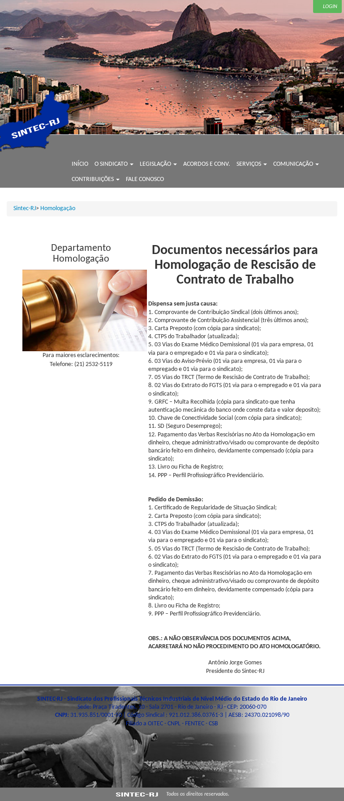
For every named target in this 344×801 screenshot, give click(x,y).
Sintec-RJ (24, 208)
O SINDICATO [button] (112, 164)
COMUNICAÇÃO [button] (293, 164)
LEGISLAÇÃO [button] (156, 164)
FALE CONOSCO (145, 179)
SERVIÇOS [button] (249, 164)
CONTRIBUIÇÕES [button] (93, 179)
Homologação (57, 208)
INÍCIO (80, 164)
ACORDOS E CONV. (206, 164)
